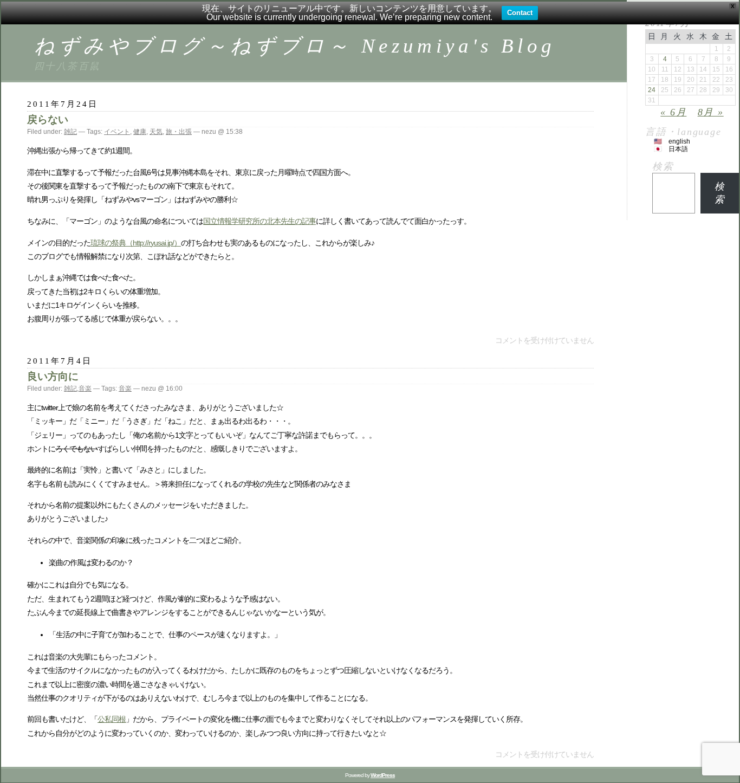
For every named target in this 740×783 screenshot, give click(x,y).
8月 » (711, 112)
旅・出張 (179, 131)
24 (651, 90)
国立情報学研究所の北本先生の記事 (259, 221)
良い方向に (53, 376)
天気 (156, 131)
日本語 (678, 149)
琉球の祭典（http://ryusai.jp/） (135, 242)
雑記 (70, 131)
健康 (139, 131)
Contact (520, 13)
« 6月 (673, 112)
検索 (663, 166)
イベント (117, 131)
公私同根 (112, 719)
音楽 (85, 388)
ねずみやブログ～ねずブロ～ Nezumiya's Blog (294, 46)
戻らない (47, 119)
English (679, 141)
